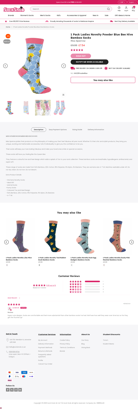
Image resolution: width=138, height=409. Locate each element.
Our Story (85, 340)
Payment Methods (45, 348)
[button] (77, 50)
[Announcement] (69, 2)
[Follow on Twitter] (12, 390)
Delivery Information (96, 130)
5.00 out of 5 (51, 285)
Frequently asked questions (44, 356)
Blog (83, 344)
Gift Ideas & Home (122, 15)
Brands (11, 15)
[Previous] (5, 66)
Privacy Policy (65, 344)
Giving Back (85, 348)
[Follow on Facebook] (8, 390)
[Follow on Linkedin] (20, 390)
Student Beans (108, 344)
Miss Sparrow (78, 40)
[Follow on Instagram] (16, 390)
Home (8, 27)
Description (38, 130)
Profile (40, 360)
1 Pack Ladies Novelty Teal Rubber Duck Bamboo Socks (52, 259)
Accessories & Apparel (76, 15)
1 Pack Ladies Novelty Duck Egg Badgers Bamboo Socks (83, 259)
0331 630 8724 (14, 352)
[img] (14, 305)
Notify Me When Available (89, 62)
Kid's (58, 15)
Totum (105, 340)
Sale (106, 15)
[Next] (63, 66)
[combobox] (67, 9)
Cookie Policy (65, 340)
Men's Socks (45, 15)
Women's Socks (27, 15)
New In (95, 15)
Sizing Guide (77, 130)
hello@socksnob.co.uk (17, 347)
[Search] (108, 9)
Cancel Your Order (45, 364)
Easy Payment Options (58, 130)
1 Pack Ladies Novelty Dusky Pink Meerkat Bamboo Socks (116, 259)
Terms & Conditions (67, 348)
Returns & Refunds (45, 351)
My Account (42, 340)
